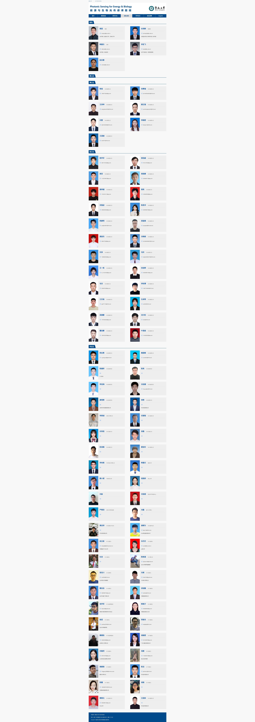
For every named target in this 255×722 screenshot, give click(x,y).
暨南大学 (90, 1)
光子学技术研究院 (98, 1)
